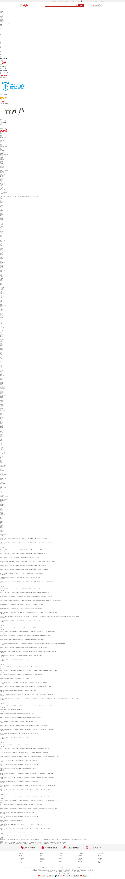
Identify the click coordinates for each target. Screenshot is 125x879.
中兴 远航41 (2, 466)
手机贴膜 (1, 157)
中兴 (1, 481)
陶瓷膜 (1, 336)
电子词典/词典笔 (3, 137)
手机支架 (1, 163)
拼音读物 (1, 226)
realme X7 (2, 475)
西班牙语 (1, 432)
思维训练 (1, 217)
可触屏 (1, 205)
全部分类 (1, 10)
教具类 (1, 522)
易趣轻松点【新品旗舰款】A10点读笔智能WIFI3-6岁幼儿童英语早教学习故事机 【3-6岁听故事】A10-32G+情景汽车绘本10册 (24, 725)
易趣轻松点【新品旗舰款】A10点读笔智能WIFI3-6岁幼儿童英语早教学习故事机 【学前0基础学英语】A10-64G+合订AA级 (23, 647)
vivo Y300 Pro (2, 473)
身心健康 (1, 525)
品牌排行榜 (2, 12)
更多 (1, 133)
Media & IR (99, 867)
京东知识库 (2, 11)
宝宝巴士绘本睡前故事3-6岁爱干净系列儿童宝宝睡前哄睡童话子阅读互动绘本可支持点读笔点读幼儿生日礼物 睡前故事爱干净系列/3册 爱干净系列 (28, 729)
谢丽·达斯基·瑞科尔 (4, 499)
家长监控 (1, 512)
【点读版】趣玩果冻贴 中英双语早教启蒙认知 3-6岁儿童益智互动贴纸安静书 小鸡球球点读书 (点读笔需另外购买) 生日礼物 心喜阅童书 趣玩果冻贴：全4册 (29, 756)
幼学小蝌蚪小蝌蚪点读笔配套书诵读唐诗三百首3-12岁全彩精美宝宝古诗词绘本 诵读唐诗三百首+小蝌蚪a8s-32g (21, 608)
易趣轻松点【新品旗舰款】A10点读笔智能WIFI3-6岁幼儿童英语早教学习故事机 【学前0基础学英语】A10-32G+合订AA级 (23, 553)
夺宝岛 (99, 855)
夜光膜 (1, 308)
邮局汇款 (60, 859)
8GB (1, 362)
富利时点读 (73, 839)
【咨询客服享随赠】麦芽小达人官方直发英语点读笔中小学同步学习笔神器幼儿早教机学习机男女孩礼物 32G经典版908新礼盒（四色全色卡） (27, 581)
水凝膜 (1, 341)
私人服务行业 (2, 387)
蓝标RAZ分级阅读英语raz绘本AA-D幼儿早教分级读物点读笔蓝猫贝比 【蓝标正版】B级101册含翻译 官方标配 (21, 666)
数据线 (1, 161)
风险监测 (77, 867)
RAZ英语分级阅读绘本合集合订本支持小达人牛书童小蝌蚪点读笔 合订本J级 (14, 737)
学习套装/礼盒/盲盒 (3, 174)
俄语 (1, 439)
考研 (1, 352)
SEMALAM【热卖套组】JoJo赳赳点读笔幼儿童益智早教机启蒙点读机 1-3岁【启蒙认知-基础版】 (18, 690)
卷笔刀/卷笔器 (2, 171)
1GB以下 (1, 358)
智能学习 (1, 211)
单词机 (1, 145)
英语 (1, 431)
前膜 (1, 314)
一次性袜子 (29, 843)
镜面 (1, 461)
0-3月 (1, 443)
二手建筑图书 (2, 193)
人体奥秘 (1, 252)
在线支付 (60, 856)
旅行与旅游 (2, 389)
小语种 (1, 371)
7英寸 (1, 321)
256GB (1, 370)
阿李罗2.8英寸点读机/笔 (15, 839)
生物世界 (1, 249)
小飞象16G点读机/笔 (44, 839)
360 (1, 490)
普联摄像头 (2, 13)
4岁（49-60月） (3, 453)
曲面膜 (1, 311)
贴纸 (1, 168)
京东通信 (100, 861)
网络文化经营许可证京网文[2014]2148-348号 (67, 870)
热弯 (1, 458)
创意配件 (1, 158)
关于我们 (25, 867)
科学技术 (1, 254)
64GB (1, 365)
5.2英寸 (1, 326)
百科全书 (1, 257)
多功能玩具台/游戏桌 (4, 154)
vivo (1, 488)
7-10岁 (1, 223)
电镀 (1, 462)
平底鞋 (62, 843)
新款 (35, 843)
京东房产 (21, 843)
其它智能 (1, 422)
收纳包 (1, 16)
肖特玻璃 (1, 334)
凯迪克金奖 (2, 518)
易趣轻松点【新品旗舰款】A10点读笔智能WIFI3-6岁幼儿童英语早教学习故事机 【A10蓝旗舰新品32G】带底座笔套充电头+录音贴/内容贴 (26, 542)
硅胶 (1, 345)
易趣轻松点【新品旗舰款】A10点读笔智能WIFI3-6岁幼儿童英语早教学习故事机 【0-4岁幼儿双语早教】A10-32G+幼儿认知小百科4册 (26, 686)
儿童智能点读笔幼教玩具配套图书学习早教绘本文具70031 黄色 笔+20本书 (14, 678)
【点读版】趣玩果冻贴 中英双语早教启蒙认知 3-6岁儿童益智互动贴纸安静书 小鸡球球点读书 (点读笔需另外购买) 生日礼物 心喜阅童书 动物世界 (27, 705)
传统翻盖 (1, 315)
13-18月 (1, 448)
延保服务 (100, 858)
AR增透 (1, 464)
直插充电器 (2, 162)
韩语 (1, 436)
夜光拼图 (1, 269)
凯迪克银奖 (2, 521)
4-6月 (1, 444)
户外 (1, 209)
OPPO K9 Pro (2, 477)
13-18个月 (2, 293)
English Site (93, 867)
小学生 (1, 349)
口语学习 (1, 405)
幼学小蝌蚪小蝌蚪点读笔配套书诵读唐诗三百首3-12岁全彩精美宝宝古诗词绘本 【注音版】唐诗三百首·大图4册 (21, 604)
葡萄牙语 (1, 435)
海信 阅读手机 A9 (3, 471)
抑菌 (1, 274)
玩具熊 (52, 843)
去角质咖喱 (45, 843)
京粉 (19, 843)
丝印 (1, 457)
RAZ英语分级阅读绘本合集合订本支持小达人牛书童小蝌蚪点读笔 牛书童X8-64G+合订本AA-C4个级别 (19, 659)
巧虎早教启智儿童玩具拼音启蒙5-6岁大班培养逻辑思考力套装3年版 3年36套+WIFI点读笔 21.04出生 (19, 557)
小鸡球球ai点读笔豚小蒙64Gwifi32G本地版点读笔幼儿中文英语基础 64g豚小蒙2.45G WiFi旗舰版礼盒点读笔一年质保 (22, 741)
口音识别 (1, 406)
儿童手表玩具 (2, 270)
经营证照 (78, 871)
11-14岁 (1, 224)
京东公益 (87, 867)
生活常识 (1, 256)
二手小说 (1, 185)
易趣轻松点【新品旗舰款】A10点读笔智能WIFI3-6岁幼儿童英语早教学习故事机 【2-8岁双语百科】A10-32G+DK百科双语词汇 (24, 569)
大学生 (1, 354)
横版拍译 (1, 427)
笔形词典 (1, 317)
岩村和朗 (1, 505)
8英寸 (1, 318)
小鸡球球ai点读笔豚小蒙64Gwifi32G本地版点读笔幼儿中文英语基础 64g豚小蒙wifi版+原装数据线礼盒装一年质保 (22, 639)
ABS (1, 335)
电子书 (1, 276)
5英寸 (1, 323)
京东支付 (63, 873)
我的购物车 (97, 5)
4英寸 (1, 331)
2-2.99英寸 (2, 328)
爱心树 (1, 409)
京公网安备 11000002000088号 (42, 869)
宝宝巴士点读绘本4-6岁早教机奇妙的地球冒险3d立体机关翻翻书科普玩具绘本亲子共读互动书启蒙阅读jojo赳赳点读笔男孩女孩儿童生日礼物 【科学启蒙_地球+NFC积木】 (33, 643)
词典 (1, 275)
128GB (1, 369)
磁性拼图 (1, 258)
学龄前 (1, 348)
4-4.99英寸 (2, 322)
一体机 (1, 15)
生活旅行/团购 (21, 858)
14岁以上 (2, 289)
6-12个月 (2, 288)
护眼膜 (1, 280)
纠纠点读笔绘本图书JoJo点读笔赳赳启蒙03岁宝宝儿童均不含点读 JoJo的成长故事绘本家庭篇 (18, 721)
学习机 (1, 141)
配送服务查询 (41, 858)
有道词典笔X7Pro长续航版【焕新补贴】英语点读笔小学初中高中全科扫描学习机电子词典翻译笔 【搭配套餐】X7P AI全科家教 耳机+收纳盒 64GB (28, 651)
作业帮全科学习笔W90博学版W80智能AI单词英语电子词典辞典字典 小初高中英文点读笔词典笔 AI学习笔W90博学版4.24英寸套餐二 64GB (26, 694)
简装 (1, 236)
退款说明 (80, 858)
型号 (24, 843)
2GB (1, 360)
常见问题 (20, 859)
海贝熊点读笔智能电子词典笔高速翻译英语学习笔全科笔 (11, 709)
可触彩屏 (1, 309)
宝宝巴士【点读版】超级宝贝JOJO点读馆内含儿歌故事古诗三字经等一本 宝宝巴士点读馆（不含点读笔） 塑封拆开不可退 (23, 682)
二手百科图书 (2, 189)
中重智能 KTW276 (3, 465)
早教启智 (1, 153)
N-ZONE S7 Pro (3, 478)
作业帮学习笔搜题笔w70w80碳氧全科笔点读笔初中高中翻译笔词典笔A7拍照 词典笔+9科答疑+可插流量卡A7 (21, 588)
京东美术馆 (2, 20)
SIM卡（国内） (3, 240)
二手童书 (1, 187)
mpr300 (7, 839)
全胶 (1, 460)
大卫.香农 (2, 495)
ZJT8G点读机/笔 (79, 839)
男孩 (1, 301)
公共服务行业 (2, 388)
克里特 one (2, 470)
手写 (1, 284)
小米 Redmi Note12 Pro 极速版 (6, 468)
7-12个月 (2, 292)
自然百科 (1, 529)
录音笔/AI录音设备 (3, 146)
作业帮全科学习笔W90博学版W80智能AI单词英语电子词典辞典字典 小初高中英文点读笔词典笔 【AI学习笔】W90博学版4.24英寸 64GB (26, 635)
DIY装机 (99, 856)
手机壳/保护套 (2, 159)
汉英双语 (1, 374)
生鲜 (33, 843)
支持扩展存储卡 (3, 514)
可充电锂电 (2, 382)
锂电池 (1, 378)
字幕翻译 (1, 396)
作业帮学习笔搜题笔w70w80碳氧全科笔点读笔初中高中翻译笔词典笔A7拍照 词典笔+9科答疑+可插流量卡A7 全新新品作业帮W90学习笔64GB (27, 561)
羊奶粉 (59, 843)
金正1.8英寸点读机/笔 (34, 839)
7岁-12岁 (2, 456)
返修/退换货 (80, 859)
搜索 (81, 5)
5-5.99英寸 (2, 319)
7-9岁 (1, 291)
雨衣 (37, 843)
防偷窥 (1, 285)
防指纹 (1, 283)
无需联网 (1, 243)
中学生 (1, 347)
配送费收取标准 (42, 859)
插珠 (1, 261)
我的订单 (61, 1)
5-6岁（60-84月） (3, 454)
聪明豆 (1, 533)
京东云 (68, 873)
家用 (1, 213)
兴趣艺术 (1, 526)
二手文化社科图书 (3, 192)
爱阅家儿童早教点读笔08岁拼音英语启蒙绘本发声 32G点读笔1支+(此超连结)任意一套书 (17, 624)
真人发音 (1, 516)
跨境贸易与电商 (3, 386)
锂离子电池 (2, 375)
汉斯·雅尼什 (2, 504)
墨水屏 (1, 200)
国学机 (1, 265)
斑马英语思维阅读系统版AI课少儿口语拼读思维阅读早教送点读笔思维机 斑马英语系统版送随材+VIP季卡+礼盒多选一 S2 (23, 546)
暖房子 (1, 415)
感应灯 (41, 843)
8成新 (1, 491)
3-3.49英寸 (2, 324)
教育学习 (1, 384)
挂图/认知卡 (2, 262)
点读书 (1, 266)
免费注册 (56, 1)
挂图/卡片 (2, 231)
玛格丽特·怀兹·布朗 (4, 507)
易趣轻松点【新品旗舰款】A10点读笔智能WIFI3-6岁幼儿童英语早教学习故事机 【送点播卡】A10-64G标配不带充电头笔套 (23, 565)
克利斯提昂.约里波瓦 (4, 496)
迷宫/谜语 (2, 233)
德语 (1, 440)
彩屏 (1, 202)
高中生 (1, 353)
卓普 (1, 479)
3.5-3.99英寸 (2, 327)
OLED (1, 198)
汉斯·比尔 (2, 503)
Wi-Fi (1, 239)
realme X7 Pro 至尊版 (4, 474)
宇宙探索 (1, 248)
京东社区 (71, 867)
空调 (17, 843)
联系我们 (30, 867)
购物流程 (20, 855)
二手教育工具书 (3, 191)
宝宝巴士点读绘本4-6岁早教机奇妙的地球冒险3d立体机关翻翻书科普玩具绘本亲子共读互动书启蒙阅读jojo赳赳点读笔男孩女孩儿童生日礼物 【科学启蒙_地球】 (31, 600)
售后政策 (80, 855)
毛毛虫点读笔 (51, 839)
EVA (1, 332)
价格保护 (80, 856)
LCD (1, 197)
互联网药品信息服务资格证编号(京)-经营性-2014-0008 (68, 869)
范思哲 (55, 843)
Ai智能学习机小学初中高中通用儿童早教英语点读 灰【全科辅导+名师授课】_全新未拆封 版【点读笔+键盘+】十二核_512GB (24, 752)
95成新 (1, 494)
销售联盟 (66, 867)
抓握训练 (1, 218)
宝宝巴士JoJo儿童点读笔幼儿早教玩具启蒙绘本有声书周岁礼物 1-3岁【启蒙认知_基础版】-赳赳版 (19, 760)
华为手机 (14, 843)
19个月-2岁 (2, 298)
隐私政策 (82, 867)
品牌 (57, 843)
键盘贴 (1, 17)
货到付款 (60, 855)
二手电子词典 (2, 183)
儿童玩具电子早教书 (87, 839)
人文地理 (1, 250)
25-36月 (1, 451)
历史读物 (1, 253)
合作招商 (41, 867)
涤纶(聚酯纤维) (3, 339)
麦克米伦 (1, 417)
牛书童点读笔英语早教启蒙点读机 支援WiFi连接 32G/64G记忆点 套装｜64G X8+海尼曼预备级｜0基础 (19, 733)
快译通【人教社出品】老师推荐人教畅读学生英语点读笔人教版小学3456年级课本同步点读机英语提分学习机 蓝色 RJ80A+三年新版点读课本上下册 (28, 612)
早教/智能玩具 (2, 150)
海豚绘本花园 (2, 410)
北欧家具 (49, 843)
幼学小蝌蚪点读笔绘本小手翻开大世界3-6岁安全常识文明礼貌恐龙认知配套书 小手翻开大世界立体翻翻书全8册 (21, 573)
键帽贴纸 (1, 19)
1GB (1, 363)
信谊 (1, 413)
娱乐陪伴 (1, 210)
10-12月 (1, 447)
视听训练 (1, 214)
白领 (1, 356)
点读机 (1, 263)
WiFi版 (1, 509)
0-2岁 (1, 220)
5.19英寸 (1, 330)
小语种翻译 (2, 400)
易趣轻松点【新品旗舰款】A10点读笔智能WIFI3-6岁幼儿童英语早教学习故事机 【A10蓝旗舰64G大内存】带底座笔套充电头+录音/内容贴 (26, 549)
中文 (1, 430)
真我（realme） (3, 483)
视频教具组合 (2, 523)
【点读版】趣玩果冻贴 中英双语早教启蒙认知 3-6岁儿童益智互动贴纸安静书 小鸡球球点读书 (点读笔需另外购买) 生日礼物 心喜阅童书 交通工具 (27, 631)
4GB (1, 361)
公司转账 (60, 861)
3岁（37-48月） (3, 452)
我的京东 (66, 1)
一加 (1, 486)
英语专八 (1, 399)
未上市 (1, 469)
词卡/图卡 (2, 167)
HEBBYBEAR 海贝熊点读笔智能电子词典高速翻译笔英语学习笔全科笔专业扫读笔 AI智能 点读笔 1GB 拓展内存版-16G (23, 702)
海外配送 (40, 861)
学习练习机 (2, 166)
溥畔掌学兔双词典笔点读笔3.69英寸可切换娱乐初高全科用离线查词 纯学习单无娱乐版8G (17, 713)
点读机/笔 (4, 23)
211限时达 (41, 856)
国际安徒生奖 (2, 520)
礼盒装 (1, 235)
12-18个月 (2, 296)
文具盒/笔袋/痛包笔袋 (4, 170)
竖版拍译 (1, 423)
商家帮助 (46, 867)
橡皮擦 (1, 179)
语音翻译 (1, 393)
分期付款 (60, 858)
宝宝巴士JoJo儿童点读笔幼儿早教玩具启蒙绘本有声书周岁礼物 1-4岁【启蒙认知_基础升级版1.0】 (19, 764)
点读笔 (1, 267)
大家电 (20, 861)
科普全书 (1, 245)
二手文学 (1, 188)
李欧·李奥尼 (2, 500)
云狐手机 (1, 484)
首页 (1, 23)
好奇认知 (1, 232)
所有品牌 (1, 25)
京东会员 (72, 1)
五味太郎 (1, 508)
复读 (1, 282)
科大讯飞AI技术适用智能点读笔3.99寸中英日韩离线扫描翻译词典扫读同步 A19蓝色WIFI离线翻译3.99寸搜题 (21, 655)
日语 (1, 434)
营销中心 (51, 867)
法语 (1, 438)
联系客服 (20, 862)
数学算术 (1, 227)
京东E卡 (99, 859)
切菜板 (1, 843)
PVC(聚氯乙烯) (3, 337)
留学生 (1, 350)
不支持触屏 (2, 204)
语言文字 (1, 527)
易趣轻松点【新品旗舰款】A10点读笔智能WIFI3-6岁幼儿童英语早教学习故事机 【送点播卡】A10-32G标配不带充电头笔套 (23, 538)
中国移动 (1, 482)
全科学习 (1, 373)
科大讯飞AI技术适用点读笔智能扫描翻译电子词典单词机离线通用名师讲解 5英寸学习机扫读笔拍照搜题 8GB (21, 674)
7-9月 (1, 445)
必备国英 (68, 839)
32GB (1, 367)
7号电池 (1, 380)
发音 (1, 279)
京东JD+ (100, 862)
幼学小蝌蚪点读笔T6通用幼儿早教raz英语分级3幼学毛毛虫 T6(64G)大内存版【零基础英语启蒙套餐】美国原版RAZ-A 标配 (23, 663)
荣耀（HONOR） (3, 487)
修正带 (1, 176)
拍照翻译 (1, 392)
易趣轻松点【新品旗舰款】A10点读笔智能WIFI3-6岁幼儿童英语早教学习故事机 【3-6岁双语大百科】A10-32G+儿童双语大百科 (24, 592)
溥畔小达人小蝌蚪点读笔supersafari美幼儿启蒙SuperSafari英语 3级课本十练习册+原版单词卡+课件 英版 (20, 717)
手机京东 (84, 1)
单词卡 (1, 313)
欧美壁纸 (4, 843)
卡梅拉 (1, 531)
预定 (38, 843)
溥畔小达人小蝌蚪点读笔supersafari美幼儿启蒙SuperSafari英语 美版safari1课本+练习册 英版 (18, 768)
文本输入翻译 (2, 395)
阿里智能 (1, 419)
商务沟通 (1, 383)
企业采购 (77, 1)
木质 (1, 343)
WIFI (1, 244)
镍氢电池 (1, 379)
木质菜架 (10, 843)
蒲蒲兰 (1, 408)
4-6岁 (1, 297)
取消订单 (80, 861)
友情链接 (61, 867)
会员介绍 (20, 856)
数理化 (1, 246)
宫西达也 (1, 501)
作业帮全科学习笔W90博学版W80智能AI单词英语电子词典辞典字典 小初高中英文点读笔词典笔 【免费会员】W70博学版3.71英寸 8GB (26, 596)
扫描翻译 (1, 401)
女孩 (1, 302)
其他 (1, 271)
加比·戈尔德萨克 (3, 497)
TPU (1, 340)
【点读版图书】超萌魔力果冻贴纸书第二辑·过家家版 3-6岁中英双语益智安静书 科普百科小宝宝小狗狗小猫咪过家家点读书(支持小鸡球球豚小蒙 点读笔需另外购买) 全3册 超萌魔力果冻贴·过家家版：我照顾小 (40, 616)
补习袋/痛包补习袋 (3, 178)
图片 (7, 843)
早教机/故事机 (2, 259)
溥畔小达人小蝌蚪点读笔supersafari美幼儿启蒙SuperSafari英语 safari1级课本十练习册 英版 (18, 627)
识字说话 (1, 228)
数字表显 (1, 201)
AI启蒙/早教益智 (3, 144)
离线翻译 (1, 404)
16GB (1, 366)
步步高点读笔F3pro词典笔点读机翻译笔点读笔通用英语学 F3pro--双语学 (14, 744)
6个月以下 (2, 287)
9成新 (1, 492)
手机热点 (1, 241)
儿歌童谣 (1, 230)
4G (0, 237)
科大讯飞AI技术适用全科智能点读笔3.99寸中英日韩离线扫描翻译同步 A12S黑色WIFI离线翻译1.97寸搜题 (20, 620)
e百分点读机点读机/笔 (25, 839)
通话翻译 (1, 391)
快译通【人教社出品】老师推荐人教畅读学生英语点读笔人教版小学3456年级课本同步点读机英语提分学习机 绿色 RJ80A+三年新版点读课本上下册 (28, 670)
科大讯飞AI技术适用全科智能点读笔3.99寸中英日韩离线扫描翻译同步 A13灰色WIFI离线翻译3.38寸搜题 (20, 577)
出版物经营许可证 (53, 870)
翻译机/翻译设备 (3, 140)
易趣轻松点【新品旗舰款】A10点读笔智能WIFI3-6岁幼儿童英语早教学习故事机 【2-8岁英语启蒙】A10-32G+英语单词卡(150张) (25, 748)
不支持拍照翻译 (3, 428)
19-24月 (1, 449)
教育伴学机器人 (3, 305)
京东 (28, 6)
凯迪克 (1, 414)
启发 (1, 412)
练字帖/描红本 (2, 172)
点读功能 (1, 513)
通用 (1, 215)
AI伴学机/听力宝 (3, 142)
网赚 (26, 843)
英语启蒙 (1, 219)
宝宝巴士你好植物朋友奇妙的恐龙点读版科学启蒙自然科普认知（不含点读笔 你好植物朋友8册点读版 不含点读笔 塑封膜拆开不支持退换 (26, 585)
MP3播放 (2, 272)
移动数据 (1, 510)
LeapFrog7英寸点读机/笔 (60, 839)
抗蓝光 (1, 278)
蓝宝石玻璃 (2, 344)
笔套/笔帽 (2, 175)
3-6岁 (1, 222)
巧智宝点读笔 (2, 839)
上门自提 (40, 855)
